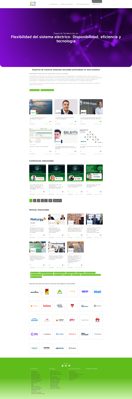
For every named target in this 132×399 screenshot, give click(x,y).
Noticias (71, 379)
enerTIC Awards (53, 377)
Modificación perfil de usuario (38, 393)
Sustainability (76, 274)
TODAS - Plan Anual (54, 371)
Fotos (32, 383)
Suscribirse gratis (34, 90)
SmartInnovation (54, 385)
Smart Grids (67, 274)
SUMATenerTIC (96, 4)
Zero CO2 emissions (36, 277)
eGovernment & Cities (74, 377)
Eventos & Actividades (67, 4)
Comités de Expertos (36, 377)
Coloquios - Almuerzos (55, 379)
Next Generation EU (36, 274)
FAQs (32, 385)
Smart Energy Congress (55, 372)
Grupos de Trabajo (35, 378)
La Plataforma (53, 4)
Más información (47, 123)
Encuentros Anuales (54, 381)
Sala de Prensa (72, 378)
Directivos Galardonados (36, 379)
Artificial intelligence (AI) (47, 272)
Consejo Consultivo (35, 375)
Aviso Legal (33, 390)
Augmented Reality (59, 272)
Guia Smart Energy (54, 386)
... (45, 200)
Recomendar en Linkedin (47, 90)
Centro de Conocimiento (82, 4)
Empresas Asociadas (35, 374)
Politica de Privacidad (36, 392)
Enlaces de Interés (35, 386)
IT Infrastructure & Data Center (76, 374)
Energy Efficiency (90, 272)
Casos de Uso (72, 371)
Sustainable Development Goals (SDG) (91, 274)
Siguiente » (57, 200)
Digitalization (80, 272)
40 (50, 200)
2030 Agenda (35, 272)
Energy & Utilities (73, 372)
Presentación (34, 371)
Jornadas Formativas (55, 382)
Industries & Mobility (73, 375)
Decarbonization (71, 272)
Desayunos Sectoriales (55, 378)
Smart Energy (58, 274)
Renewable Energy (48, 274)
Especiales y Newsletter (55, 388)
